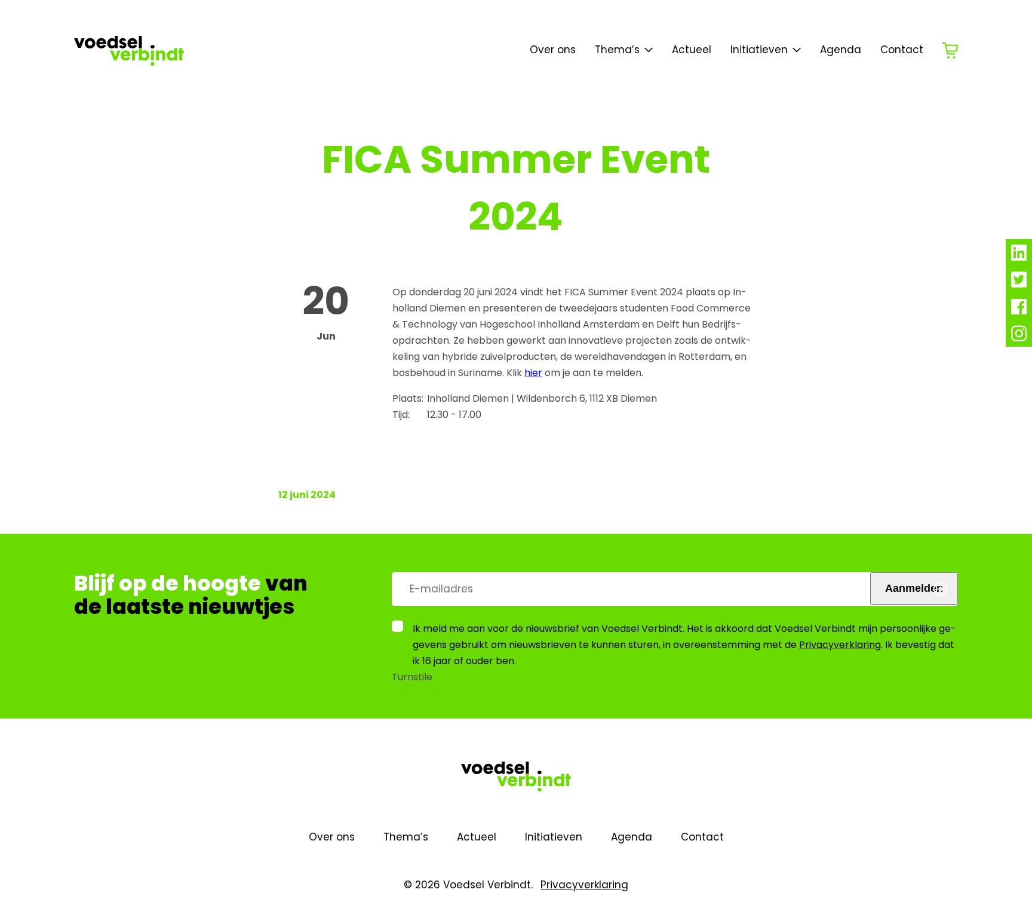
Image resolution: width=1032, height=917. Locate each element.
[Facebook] (1019, 310)
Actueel (691, 49)
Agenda (840, 49)
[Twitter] (1019, 283)
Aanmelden (914, 588)
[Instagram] (1019, 337)
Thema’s (405, 837)
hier (533, 373)
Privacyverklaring (840, 645)
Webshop (950, 50)
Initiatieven (759, 49)
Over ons (553, 49)
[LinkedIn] (1019, 256)
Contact (901, 49)
